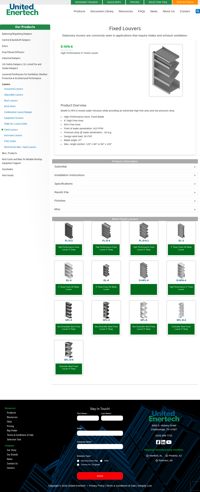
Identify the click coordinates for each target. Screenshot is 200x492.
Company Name (85, 442)
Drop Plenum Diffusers (13, 52)
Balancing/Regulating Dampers (17, 33)
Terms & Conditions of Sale (20, 435)
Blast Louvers (11, 100)
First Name (82, 413)
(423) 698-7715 (164, 435)
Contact (185, 11)
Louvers (6, 84)
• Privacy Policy (95, 485)
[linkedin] (163, 443)
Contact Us (12, 463)
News (154, 11)
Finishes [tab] (59, 200)
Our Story (11, 450)
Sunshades (7, 169)
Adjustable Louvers (13, 94)
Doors (5, 46)
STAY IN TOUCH (185, 2)
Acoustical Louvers (13, 88)
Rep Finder (12, 430)
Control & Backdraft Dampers (16, 39)
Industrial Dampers (11, 58)
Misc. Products (9, 153)
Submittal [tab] (60, 166)
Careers (11, 467)
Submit (100, 476)
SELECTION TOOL (158, 2)
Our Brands (12, 454)
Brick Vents (10, 106)
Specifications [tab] (63, 183)
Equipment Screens (14, 118)
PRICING (134, 2)
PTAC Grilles (10, 141)
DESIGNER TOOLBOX (86, 2)
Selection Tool (14, 439)
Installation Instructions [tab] (69, 175)
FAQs (141, 11)
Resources (126, 11)
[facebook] (158, 443)
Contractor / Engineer (90, 464)
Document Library (102, 11)
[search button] (198, 11)
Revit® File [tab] (61, 192)
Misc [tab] (57, 209)
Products (79, 11)
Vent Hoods (8, 175)
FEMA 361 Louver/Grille (15, 123)
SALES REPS (114, 2)
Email (80, 428)
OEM (106, 461)
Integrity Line (145, 485)
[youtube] (169, 443)
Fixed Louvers (11, 129)
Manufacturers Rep (89, 461)
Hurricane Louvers (13, 135)
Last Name (106, 413)
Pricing (10, 426)
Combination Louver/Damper (18, 112)
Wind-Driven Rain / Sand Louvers (20, 147)
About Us (169, 11)
